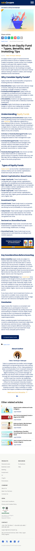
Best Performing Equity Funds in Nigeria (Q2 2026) (23, 416)
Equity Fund (4, 41)
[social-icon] (3, 541)
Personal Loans (6, 464)
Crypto (4, 478)
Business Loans (6, 467)
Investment (5, 472)
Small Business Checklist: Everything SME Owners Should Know (23, 433)
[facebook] (2, 38)
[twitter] (5, 38)
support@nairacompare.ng (9, 530)
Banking (4, 469)
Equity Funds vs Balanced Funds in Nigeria (23, 408)
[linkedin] (9, 38)
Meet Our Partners (7, 491)
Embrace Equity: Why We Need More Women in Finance (22, 424)
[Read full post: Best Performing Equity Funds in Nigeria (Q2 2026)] (6, 418)
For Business (21, 464)
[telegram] (18, 38)
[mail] (15, 38)
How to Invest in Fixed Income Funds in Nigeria (22, 441)
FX (2, 475)
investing (7, 121)
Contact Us (5, 494)
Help (19, 467)
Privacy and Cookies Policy (9, 504)
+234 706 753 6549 (7, 525)
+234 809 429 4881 (19, 525)
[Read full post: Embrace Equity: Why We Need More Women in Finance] (6, 426)
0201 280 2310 (5, 527)
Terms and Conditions (8, 501)
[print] (21, 38)
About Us (4, 488)
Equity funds (5, 169)
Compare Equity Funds (10, 337)
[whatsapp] (12, 38)
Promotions (5, 481)
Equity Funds (23, 114)
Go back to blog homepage (10, 7)
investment (26, 277)
